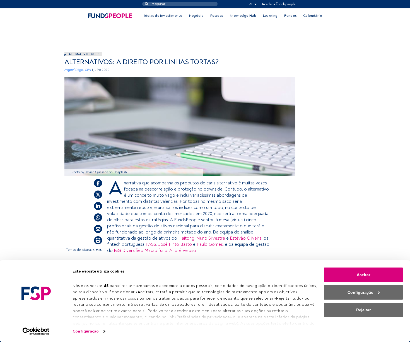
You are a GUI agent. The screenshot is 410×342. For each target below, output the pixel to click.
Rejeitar (363, 310)
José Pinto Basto (175, 244)
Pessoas (216, 15)
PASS (151, 244)
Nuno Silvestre (210, 238)
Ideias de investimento (163, 15)
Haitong (186, 238)
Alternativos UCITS (84, 54)
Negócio (196, 15)
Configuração (86, 331)
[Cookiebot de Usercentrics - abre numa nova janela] (36, 331)
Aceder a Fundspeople (278, 4)
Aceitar (363, 275)
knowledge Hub (243, 15)
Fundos (290, 15)
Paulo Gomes (210, 244)
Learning (270, 15)
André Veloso (182, 250)
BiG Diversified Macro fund (140, 250)
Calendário (312, 15)
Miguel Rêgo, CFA (77, 70)
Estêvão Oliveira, (246, 238)
